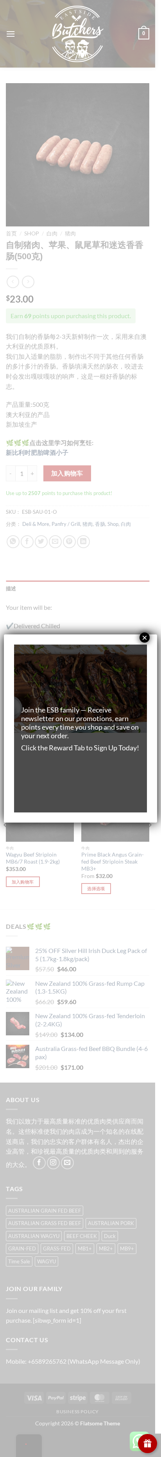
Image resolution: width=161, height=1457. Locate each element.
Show (147, 1443)
